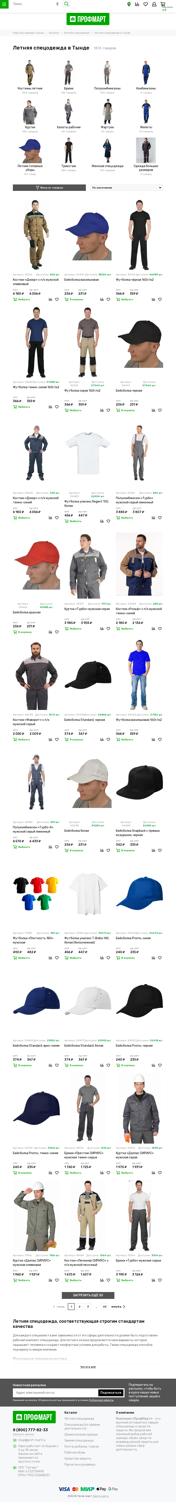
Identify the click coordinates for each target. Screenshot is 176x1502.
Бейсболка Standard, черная (84, 720)
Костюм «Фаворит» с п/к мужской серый (31, 722)
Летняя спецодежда (79, 1418)
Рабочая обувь (74, 1452)
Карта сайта (101, 1495)
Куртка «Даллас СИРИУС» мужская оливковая (32, 1263)
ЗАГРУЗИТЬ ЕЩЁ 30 (88, 1295)
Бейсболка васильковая (81, 280)
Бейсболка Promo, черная (134, 1046)
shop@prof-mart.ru (32, 1440)
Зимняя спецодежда (79, 1440)
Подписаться (110, 1393)
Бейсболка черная (129, 390)
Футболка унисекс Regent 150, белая (86, 504)
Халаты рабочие (69, 127)
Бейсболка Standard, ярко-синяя (36, 1046)
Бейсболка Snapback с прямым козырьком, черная (138, 833)
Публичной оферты (101, 1400)
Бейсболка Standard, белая (83, 1046)
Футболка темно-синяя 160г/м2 (36, 387)
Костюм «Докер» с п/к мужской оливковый (36, 282)
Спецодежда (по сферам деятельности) (82, 1426)
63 (104, 1306)
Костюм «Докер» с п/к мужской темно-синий (36, 500)
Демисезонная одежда (81, 1434)
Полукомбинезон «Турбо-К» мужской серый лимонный (33, 829)
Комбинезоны (146, 88)
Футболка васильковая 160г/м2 (139, 720)
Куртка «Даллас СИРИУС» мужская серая (135, 1155)
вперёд (116, 1306)
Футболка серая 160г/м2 (82, 390)
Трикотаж (68, 166)
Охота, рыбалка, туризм (81, 1446)
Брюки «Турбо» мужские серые (138, 1260)
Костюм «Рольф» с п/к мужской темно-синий (139, 611)
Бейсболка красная (27, 612)
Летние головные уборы (30, 168)
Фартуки (107, 127)
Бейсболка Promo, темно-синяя (35, 1153)
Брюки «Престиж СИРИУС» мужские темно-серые (83, 1155)
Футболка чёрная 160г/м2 (135, 280)
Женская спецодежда (107, 166)
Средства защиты (77, 1458)
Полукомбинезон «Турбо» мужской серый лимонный (134, 500)
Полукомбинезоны (107, 88)
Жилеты (146, 127)
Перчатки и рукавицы (80, 1464)
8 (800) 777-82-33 (30, 1430)
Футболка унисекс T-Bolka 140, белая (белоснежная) (86, 940)
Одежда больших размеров (146, 168)
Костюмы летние (30, 88)
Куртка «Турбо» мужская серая (87, 609)
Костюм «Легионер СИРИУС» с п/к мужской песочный (86, 1263)
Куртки (30, 127)
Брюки (68, 88)
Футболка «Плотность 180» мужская (33, 940)
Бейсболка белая (76, 831)
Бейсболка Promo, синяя (133, 938)
